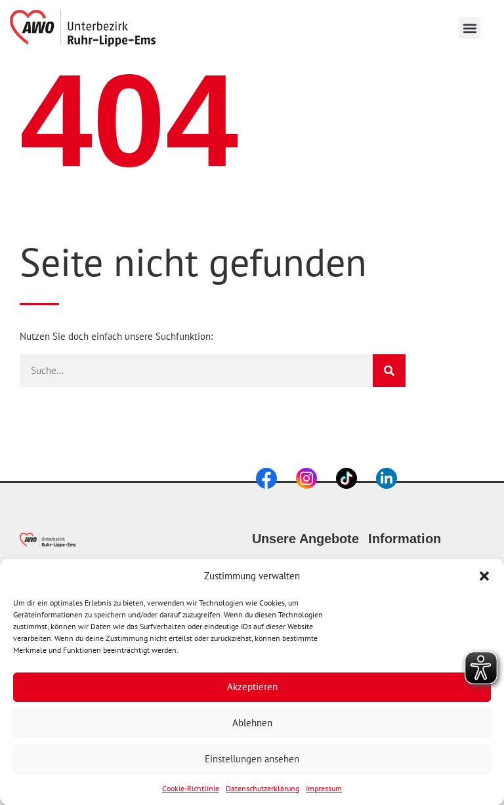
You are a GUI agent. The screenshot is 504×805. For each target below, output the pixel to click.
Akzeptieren (252, 686)
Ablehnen (252, 722)
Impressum (324, 788)
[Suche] (389, 370)
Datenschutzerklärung (262, 788)
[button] (484, 576)
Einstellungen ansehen (252, 759)
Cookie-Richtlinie (190, 788)
